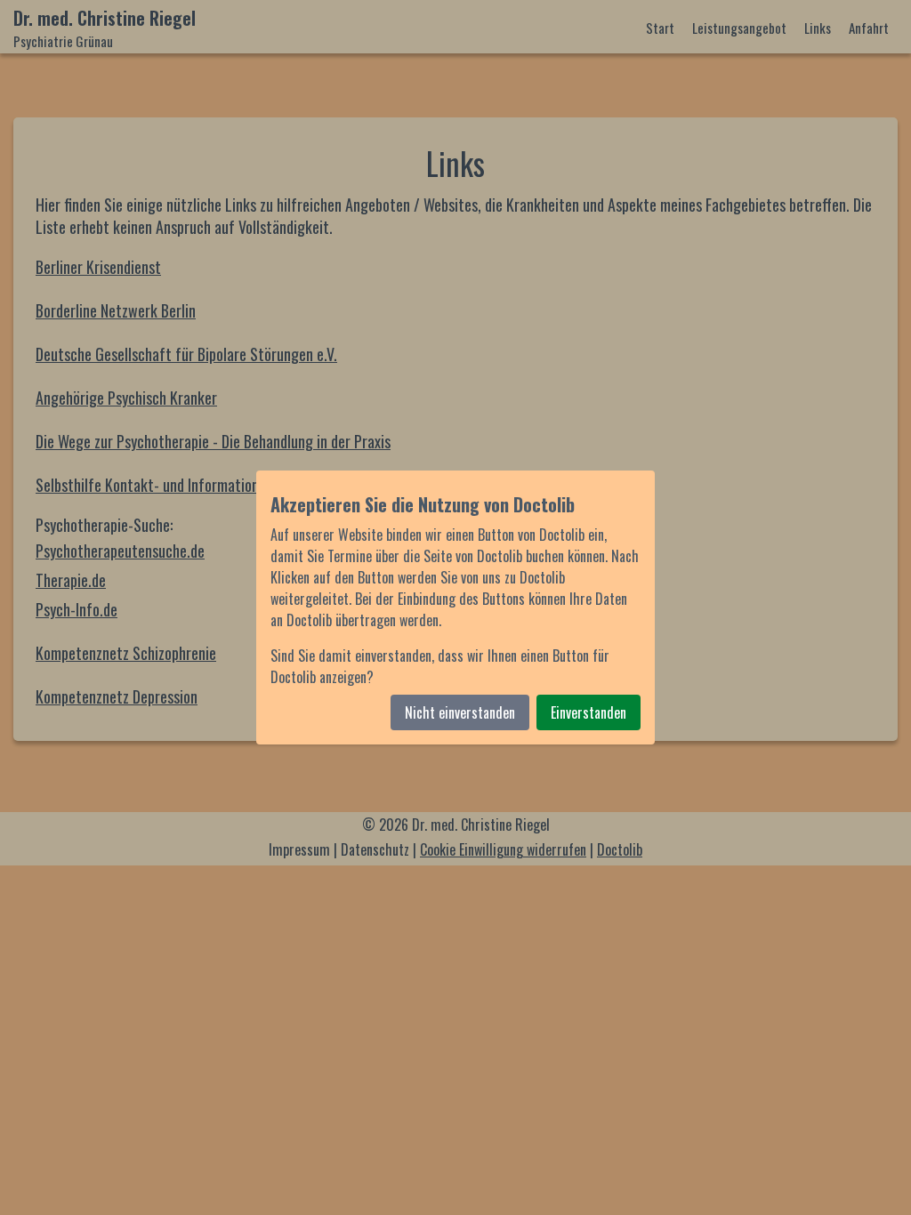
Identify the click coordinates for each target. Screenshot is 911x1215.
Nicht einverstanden (460, 712)
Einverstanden (588, 712)
